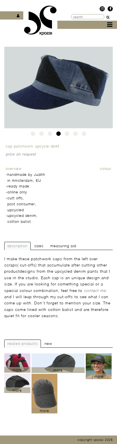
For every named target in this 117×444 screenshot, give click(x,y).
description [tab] (17, 246)
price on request (21, 154)
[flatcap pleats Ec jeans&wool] (17, 383)
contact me (95, 290)
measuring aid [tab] (63, 246)
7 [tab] (84, 135)
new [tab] (48, 343)
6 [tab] (75, 135)
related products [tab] (22, 343)
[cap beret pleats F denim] (58, 363)
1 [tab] (33, 135)
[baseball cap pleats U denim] (99, 366)
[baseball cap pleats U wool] (45, 393)
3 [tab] (50, 135)
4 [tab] (58, 135)
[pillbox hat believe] (17, 363)
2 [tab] (41, 135)
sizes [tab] (38, 246)
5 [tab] (67, 135)
